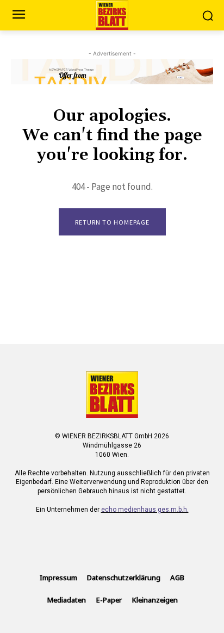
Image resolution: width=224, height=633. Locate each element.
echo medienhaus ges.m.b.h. (145, 509)
